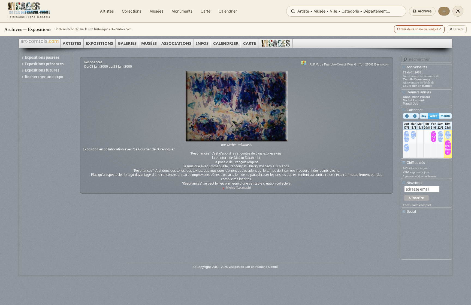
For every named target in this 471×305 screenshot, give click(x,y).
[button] (422, 11)
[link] (29, 11)
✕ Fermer (457, 29)
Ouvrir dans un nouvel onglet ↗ (419, 29)
